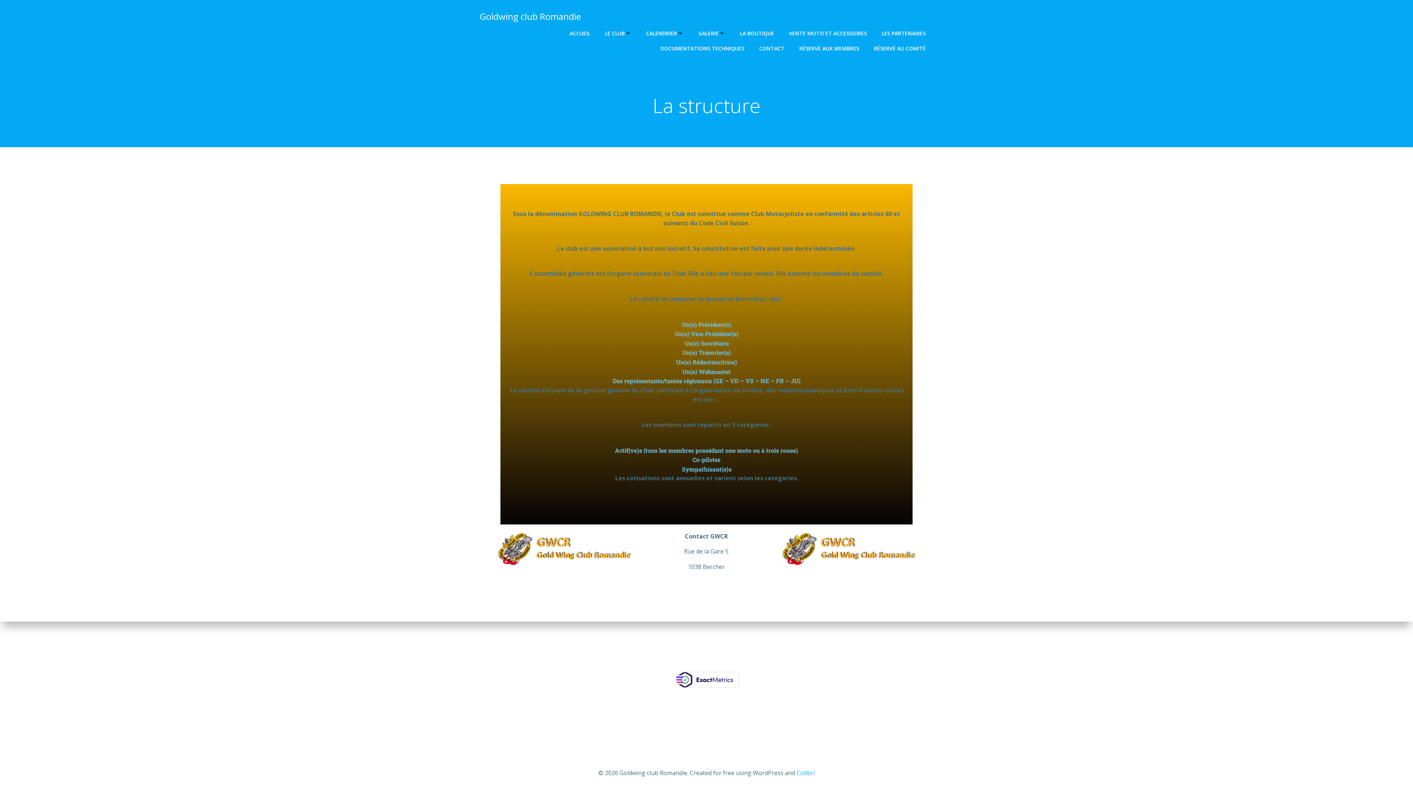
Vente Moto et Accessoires (828, 33)
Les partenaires (904, 33)
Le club (615, 33)
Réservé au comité (900, 48)
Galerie (708, 33)
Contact (772, 48)
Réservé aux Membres (829, 48)
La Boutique (757, 33)
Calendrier (661, 33)
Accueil (580, 33)
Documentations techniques (702, 48)
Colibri (806, 773)
